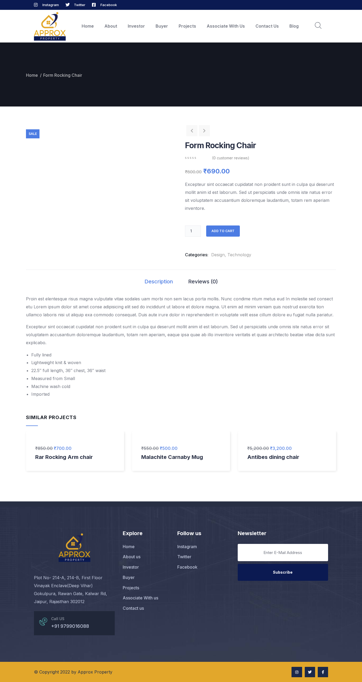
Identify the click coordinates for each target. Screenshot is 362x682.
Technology (239, 254)
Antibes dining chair (273, 457)
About (110, 26)
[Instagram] (297, 672)
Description (158, 281)
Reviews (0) (203, 281)
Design (218, 254)
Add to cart (223, 231)
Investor (136, 26)
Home (88, 26)
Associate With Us (226, 26)
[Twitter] (310, 672)
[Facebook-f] (323, 672)
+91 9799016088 (70, 626)
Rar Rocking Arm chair (64, 457)
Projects (187, 26)
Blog (294, 26)
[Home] (50, 26)
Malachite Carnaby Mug (172, 457)
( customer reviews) (230, 158)
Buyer (162, 26)
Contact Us (267, 26)
